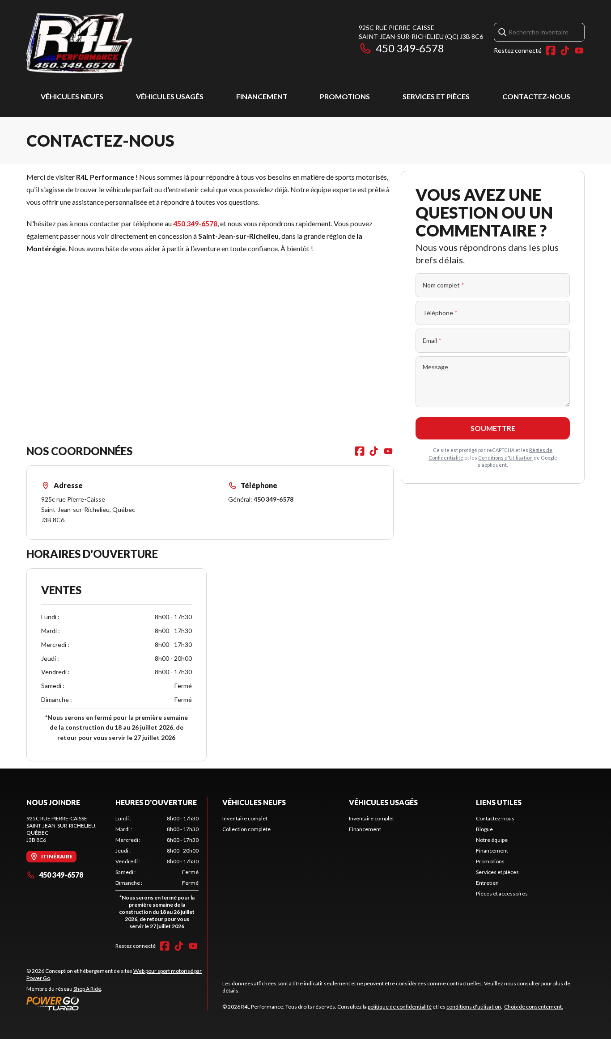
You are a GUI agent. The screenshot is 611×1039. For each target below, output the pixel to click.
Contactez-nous (536, 96)
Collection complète (246, 829)
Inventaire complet (244, 818)
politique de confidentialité (400, 1006)
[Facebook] (550, 50)
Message (435, 367)
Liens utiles (499, 802)
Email (432, 340)
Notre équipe (492, 839)
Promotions (345, 96)
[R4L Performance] (138, 43)
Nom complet (443, 285)
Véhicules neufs (72, 96)
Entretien (487, 882)
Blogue (484, 829)
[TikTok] (565, 50)
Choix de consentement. (533, 1006)
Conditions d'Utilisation (505, 457)
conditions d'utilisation (473, 1006)
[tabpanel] (157, 874)
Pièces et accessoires (502, 893)
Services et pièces (436, 96)
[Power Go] (117, 1003)
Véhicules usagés (170, 96)
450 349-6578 (410, 48)
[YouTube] (579, 50)
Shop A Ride (87, 988)
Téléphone (440, 313)
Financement (262, 96)
